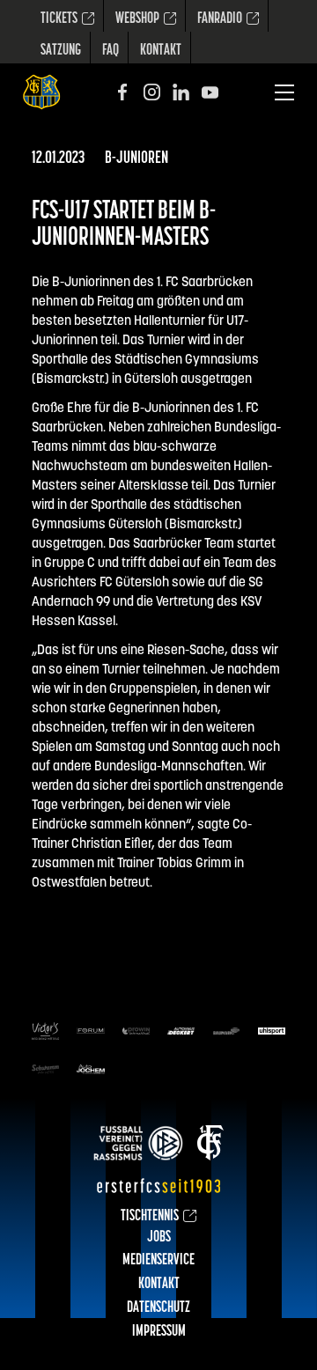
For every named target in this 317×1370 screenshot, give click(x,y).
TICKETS (59, 19)
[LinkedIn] (181, 92)
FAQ (110, 51)
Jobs (159, 1238)
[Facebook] (122, 92)
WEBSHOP (137, 19)
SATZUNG (61, 51)
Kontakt (160, 51)
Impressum (159, 1332)
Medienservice (158, 1261)
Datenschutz (158, 1308)
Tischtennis (150, 1217)
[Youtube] (210, 92)
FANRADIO (219, 19)
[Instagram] (152, 92)
